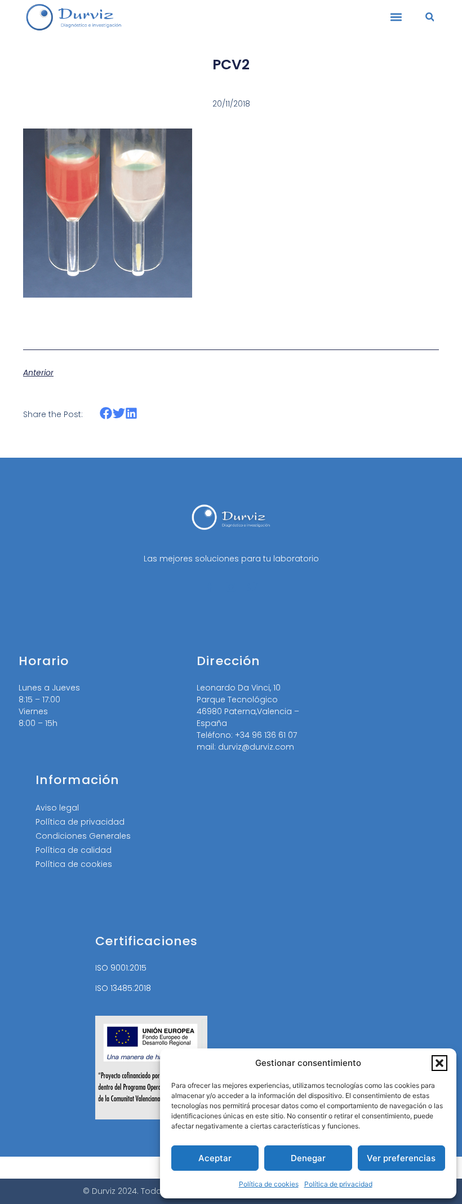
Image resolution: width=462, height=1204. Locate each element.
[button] (439, 1063)
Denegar (308, 1158)
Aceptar (215, 1158)
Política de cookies (269, 1184)
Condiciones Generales (83, 836)
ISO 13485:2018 (123, 988)
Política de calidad (73, 850)
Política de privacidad (338, 1184)
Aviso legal (57, 807)
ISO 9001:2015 (120, 967)
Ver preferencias (401, 1158)
